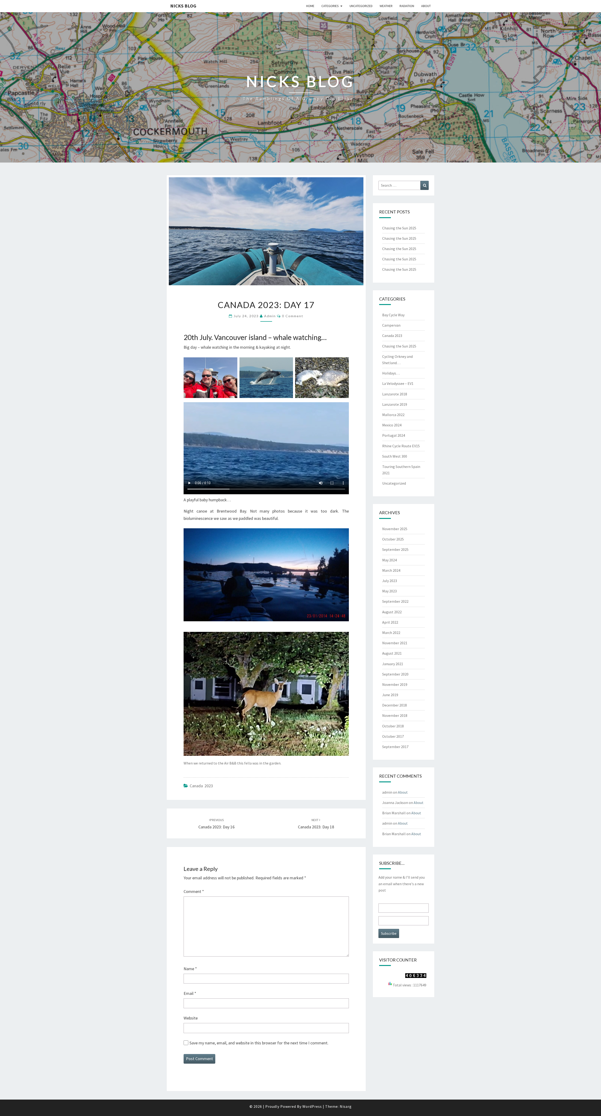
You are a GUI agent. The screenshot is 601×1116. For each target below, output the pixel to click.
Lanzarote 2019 (394, 404)
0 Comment (292, 316)
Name (190, 968)
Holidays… (391, 373)
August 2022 (392, 612)
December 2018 (394, 705)
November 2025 (394, 528)
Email (190, 993)
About (426, 6)
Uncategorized (361, 6)
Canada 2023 (201, 785)
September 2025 (395, 549)
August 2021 (392, 653)
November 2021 (394, 643)
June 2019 (390, 694)
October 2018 (393, 726)
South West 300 (394, 456)
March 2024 (391, 570)
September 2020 (395, 674)
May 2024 (389, 560)
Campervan (391, 325)
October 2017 (393, 736)
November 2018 (394, 715)
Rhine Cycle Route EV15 (401, 446)
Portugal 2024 (393, 435)
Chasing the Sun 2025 (399, 228)
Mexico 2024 (391, 425)
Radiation (407, 6)
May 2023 (389, 591)
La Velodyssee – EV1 (397, 383)
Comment (194, 891)
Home (310, 6)
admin (270, 316)
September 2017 (395, 746)
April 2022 (390, 622)
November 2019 (394, 684)
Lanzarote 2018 (394, 394)
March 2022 (391, 632)
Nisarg (346, 1106)
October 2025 (393, 539)
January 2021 (392, 663)
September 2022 (395, 601)
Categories (330, 6)
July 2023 (389, 580)
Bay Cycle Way (393, 315)
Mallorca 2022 (393, 414)
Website (191, 1018)
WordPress (312, 1106)
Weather (386, 6)
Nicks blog (183, 6)
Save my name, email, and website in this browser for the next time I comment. (258, 1043)
